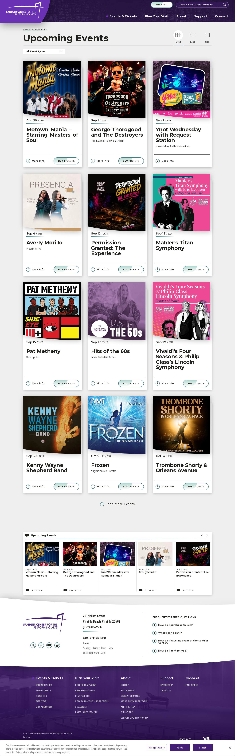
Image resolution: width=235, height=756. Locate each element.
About (181, 16)
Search (225, 5)
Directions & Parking (85, 685)
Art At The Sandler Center (134, 701)
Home (26, 29)
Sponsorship (167, 685)
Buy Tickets (37, 590)
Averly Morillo (44, 242)
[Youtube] (49, 645)
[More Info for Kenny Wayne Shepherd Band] (52, 425)
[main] (117, 313)
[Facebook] (41, 645)
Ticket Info (41, 695)
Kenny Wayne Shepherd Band (46, 468)
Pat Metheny (43, 351)
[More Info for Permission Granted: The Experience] (116, 202)
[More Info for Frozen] (116, 425)
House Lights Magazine (86, 712)
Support (200, 16)
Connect (222, 16)
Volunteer (166, 690)
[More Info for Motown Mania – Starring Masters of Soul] (52, 89)
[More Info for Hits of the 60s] (116, 311)
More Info (37, 161)
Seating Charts (43, 690)
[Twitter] (33, 645)
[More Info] (42, 559)
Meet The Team (128, 706)
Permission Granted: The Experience (108, 247)
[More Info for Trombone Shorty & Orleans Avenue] (181, 425)
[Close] (229, 747)
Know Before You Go (85, 690)
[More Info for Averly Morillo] (52, 202)
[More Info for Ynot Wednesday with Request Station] (181, 89)
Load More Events (120, 504)
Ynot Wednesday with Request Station (178, 134)
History (125, 685)
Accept (202, 747)
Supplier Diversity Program (134, 717)
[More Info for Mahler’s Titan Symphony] (181, 202)
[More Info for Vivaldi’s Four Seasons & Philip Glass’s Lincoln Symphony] (181, 311)
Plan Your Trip (82, 695)
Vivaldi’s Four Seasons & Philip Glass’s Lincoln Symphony (178, 359)
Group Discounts (44, 706)
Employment (127, 712)
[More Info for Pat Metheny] (52, 311)
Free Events (41, 701)
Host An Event (128, 690)
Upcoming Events (44, 685)
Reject (180, 747)
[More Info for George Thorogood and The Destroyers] (116, 89)
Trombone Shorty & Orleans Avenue (182, 468)
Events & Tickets (123, 16)
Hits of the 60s (110, 351)
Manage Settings (157, 747)
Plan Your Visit (157, 16)
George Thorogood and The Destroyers (117, 132)
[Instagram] (57, 645)
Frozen (100, 465)
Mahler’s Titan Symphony (174, 245)
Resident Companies (130, 695)
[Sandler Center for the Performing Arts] (25, 11)
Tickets (162, 5)
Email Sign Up (192, 685)
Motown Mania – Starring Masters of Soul (52, 134)
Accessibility (82, 706)
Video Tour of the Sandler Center (92, 701)
